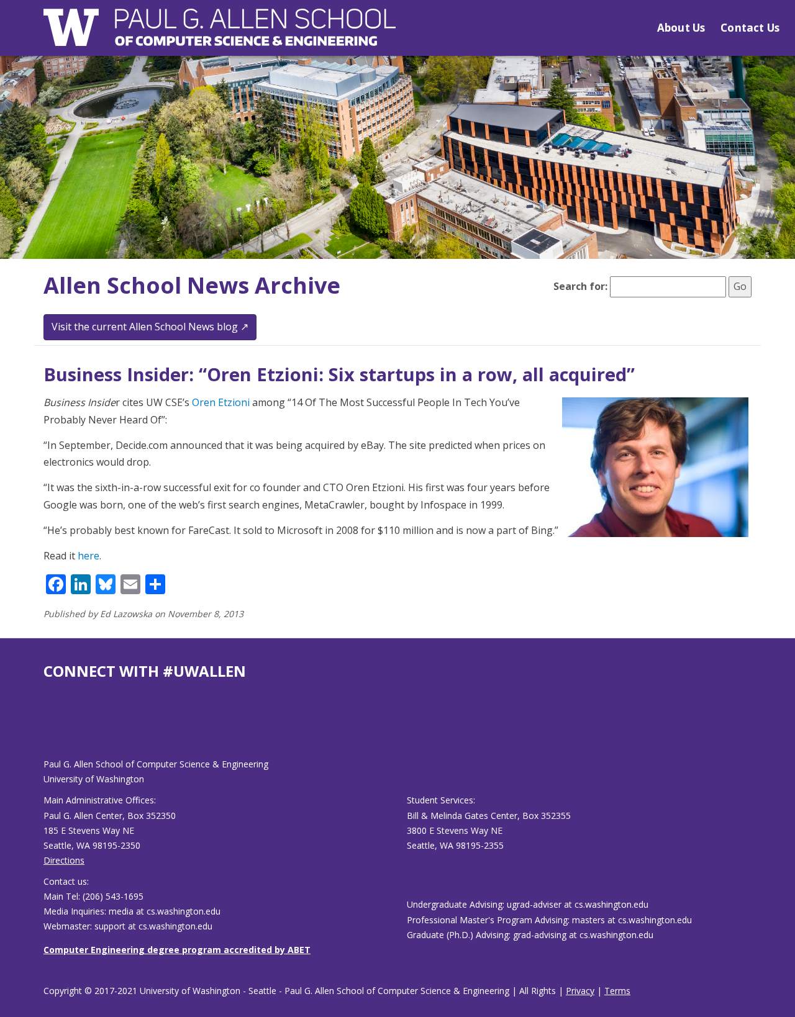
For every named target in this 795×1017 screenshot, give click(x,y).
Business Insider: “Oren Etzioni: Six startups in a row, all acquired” (339, 374)
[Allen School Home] (219, 35)
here (88, 556)
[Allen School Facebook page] (46, 728)
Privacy (580, 991)
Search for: (580, 286)
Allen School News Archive (191, 285)
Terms (617, 991)
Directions (63, 860)
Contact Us (749, 27)
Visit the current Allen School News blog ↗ (150, 326)
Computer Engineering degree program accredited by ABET (177, 950)
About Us (681, 27)
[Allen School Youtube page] (53, 728)
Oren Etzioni (221, 402)
